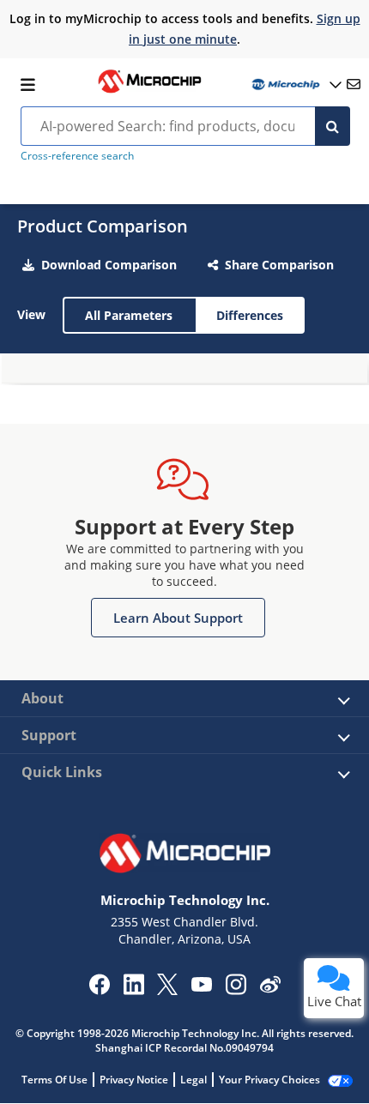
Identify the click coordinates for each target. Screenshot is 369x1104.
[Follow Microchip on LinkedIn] (133, 989)
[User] (295, 84)
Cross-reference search (77, 155)
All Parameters (128, 315)
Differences (249, 315)
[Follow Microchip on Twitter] (167, 989)
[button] (178, 617)
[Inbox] (353, 84)
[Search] (332, 126)
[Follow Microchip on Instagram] (235, 989)
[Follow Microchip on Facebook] (99, 989)
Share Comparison (279, 264)
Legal (193, 1079)
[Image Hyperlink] (149, 91)
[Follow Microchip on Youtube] (201, 986)
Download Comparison (109, 264)
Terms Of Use (54, 1079)
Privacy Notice (134, 1079)
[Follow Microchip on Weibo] (270, 988)
